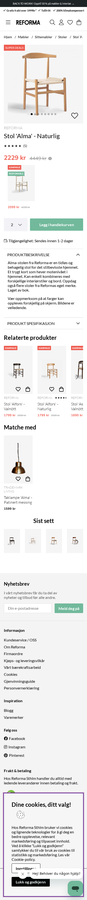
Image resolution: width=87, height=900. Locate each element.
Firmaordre (13, 653)
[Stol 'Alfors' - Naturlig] (51, 370)
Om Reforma (14, 647)
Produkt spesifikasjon (31, 323)
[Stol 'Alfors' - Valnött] (18, 370)
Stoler (62, 37)
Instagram (16, 747)
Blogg (8, 710)
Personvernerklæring (21, 688)
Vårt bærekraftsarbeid (22, 667)
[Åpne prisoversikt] (50, 158)
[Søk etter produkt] (52, 22)
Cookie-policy (23, 859)
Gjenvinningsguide (19, 681)
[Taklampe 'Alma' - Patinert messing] (18, 459)
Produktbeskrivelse (28, 254)
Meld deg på (68, 608)
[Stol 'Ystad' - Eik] (54, 541)
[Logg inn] (61, 22)
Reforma (13, 127)
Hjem (8, 37)
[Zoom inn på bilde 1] (43, 84)
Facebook (17, 738)
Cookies (10, 674)
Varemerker (13, 717)
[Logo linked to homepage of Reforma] (28, 22)
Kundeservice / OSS (20, 640)
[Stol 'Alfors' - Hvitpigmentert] (33, 541)
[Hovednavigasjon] (8, 22)
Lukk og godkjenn (31, 882)
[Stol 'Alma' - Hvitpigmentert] (21, 183)
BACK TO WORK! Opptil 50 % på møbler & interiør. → (43, 3)
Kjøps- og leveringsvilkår (24, 660)
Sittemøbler (43, 37)
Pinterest (16, 755)
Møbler (23, 37)
